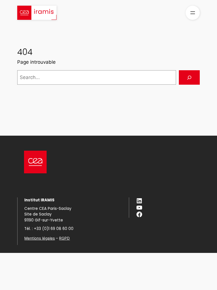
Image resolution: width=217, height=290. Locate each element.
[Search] (189, 77)
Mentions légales (39, 238)
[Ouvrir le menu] (193, 13)
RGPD (64, 238)
